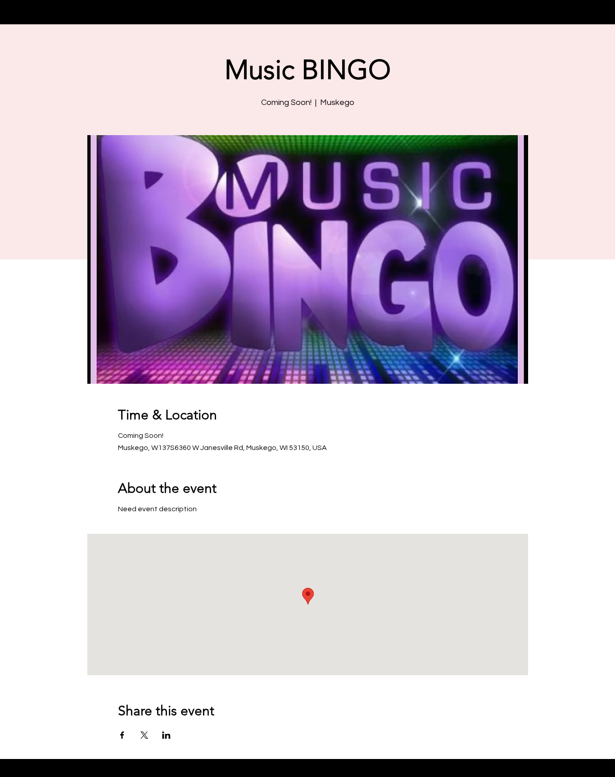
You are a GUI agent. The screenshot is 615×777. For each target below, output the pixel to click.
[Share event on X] (144, 735)
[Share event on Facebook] (122, 735)
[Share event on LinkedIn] (166, 735)
